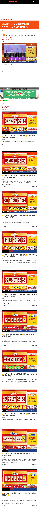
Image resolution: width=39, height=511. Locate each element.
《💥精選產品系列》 (10, 19)
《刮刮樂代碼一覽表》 (7, 4)
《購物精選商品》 (25, 4)
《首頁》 (1, 4)
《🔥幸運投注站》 (5, 37)
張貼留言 (5, 186)
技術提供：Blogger (20, 508)
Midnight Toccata (5, 103)
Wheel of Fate (4, 105)
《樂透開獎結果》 (19, 4)
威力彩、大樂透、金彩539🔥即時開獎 (10, 1)
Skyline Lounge (4, 107)
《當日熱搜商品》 (31, 4)
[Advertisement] (19, 12)
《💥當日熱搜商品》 (3, 19)
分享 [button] (2, 186)
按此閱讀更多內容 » (34, 186)
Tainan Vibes (4, 104)
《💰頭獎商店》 (11, 37)
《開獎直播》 (13, 4)
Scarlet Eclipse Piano (5, 106)
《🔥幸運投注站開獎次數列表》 (7, 39)
